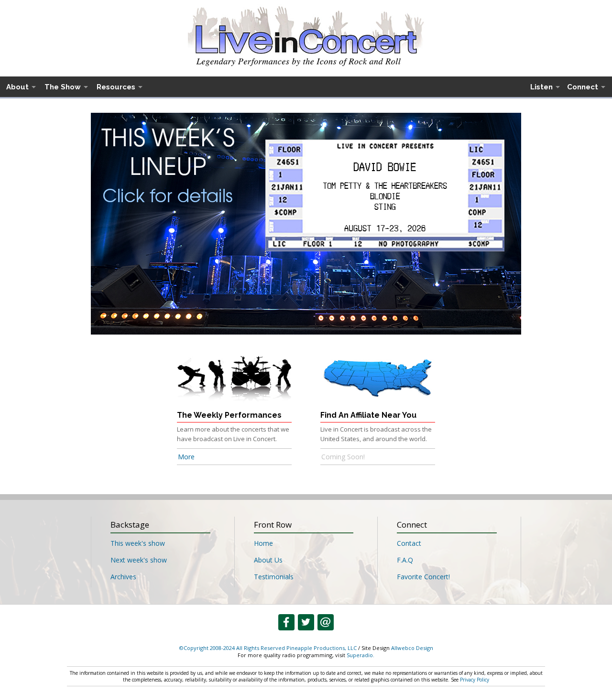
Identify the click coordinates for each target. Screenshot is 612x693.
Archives (123, 576)
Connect (582, 87)
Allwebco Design (412, 647)
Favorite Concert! (423, 576)
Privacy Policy (474, 679)
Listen (541, 87)
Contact (409, 543)
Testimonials (274, 576)
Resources (116, 87)
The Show (62, 87)
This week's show (137, 543)
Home (263, 543)
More (186, 456)
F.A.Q (405, 559)
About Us (268, 559)
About (17, 87)
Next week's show (138, 559)
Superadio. (360, 655)
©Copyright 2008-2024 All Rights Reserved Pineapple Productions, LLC (268, 647)
